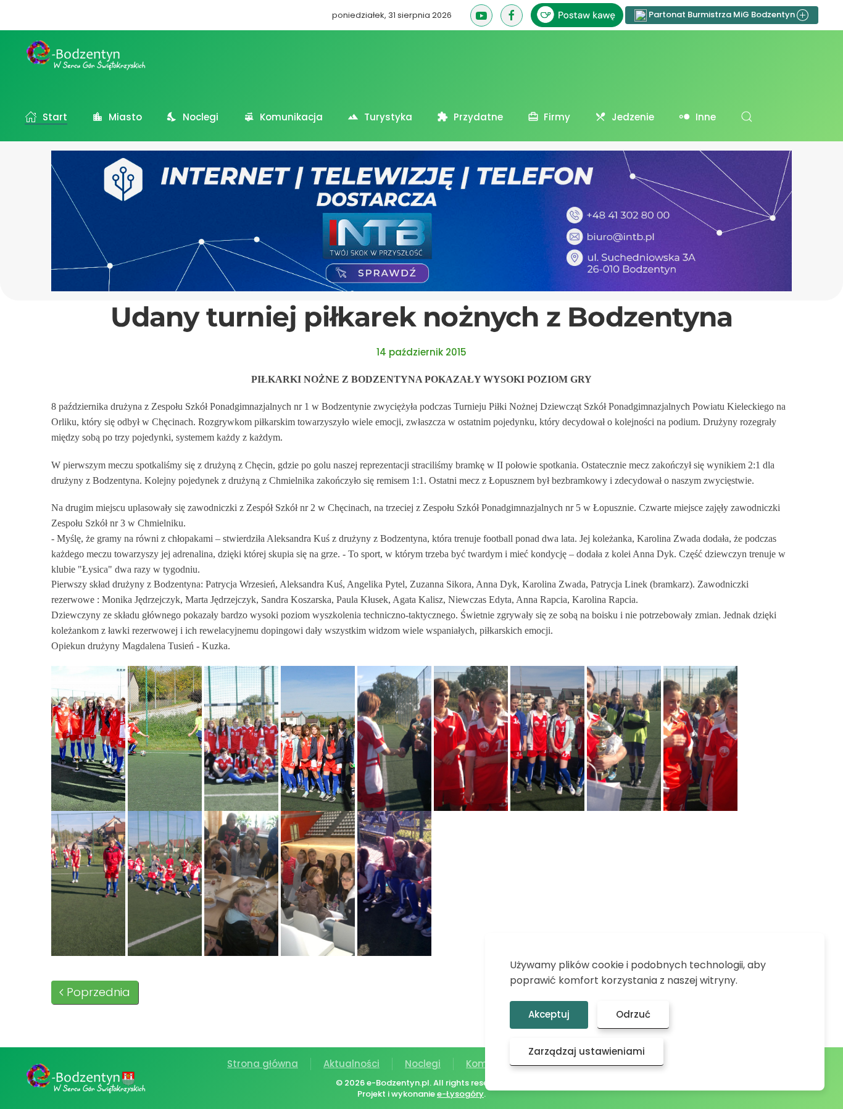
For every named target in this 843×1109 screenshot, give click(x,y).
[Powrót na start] (86, 54)
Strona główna (262, 1063)
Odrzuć (633, 1014)
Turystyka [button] (388, 116)
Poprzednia (98, 992)
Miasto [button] (125, 116)
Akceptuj (549, 1014)
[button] (747, 116)
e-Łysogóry (460, 1094)
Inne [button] (706, 116)
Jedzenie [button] (633, 116)
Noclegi (423, 1063)
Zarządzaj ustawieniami (586, 1051)
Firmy (557, 116)
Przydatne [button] (478, 116)
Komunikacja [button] (291, 116)
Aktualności (351, 1063)
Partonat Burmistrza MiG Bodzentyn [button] (722, 14)
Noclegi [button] (200, 116)
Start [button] (55, 116)
